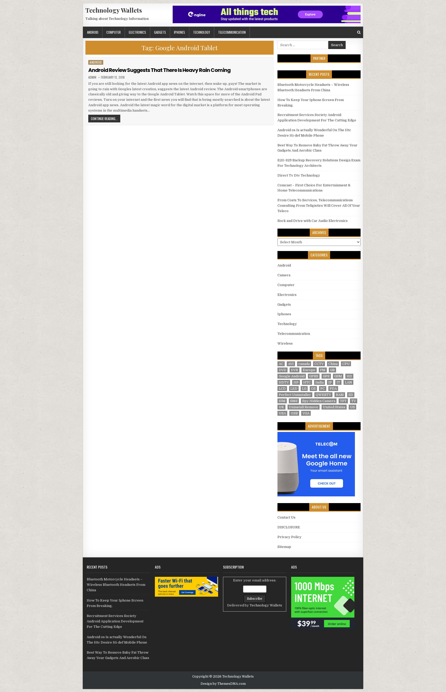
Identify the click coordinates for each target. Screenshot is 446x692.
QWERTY (323, 395)
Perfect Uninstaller (295, 395)
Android (92, 32)
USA (282, 413)
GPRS (313, 376)
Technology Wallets (113, 10)
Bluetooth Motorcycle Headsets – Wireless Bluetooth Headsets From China (116, 584)
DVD (282, 370)
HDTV (284, 382)
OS (313, 388)
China (333, 364)
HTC (307, 382)
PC (322, 388)
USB (294, 413)
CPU (346, 364)
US (352, 407)
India (319, 382)
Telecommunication (232, 32)
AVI (291, 364)
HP (296, 382)
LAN (348, 382)
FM (322, 370)
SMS (294, 401)
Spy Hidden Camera (318, 401)
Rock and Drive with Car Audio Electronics (312, 221)
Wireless (285, 343)
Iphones (179, 32)
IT (338, 382)
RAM (340, 395)
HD (349, 376)
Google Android (292, 376)
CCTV (319, 364)
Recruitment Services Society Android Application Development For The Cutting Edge (115, 621)
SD (350, 395)
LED (293, 388)
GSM (338, 376)
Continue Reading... (105, 118)
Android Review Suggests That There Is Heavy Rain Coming (159, 70)
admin (92, 77)
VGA (305, 413)
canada (304, 364)
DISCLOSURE (288, 527)
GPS (326, 376)
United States (334, 407)
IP (330, 382)
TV (353, 401)
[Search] (359, 32)
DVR (294, 370)
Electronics (137, 32)
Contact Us (286, 517)
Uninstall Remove (303, 407)
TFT (343, 401)
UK (281, 407)
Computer (113, 32)
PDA (333, 388)
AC (281, 364)
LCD (282, 388)
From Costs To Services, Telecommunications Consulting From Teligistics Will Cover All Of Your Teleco (318, 205)
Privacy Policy (289, 537)
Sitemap (284, 547)
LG (304, 388)
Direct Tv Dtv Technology (298, 175)
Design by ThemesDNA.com (223, 684)
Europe (309, 370)
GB (332, 370)
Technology (201, 32)
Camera (283, 275)
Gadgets (160, 32)
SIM (282, 401)
